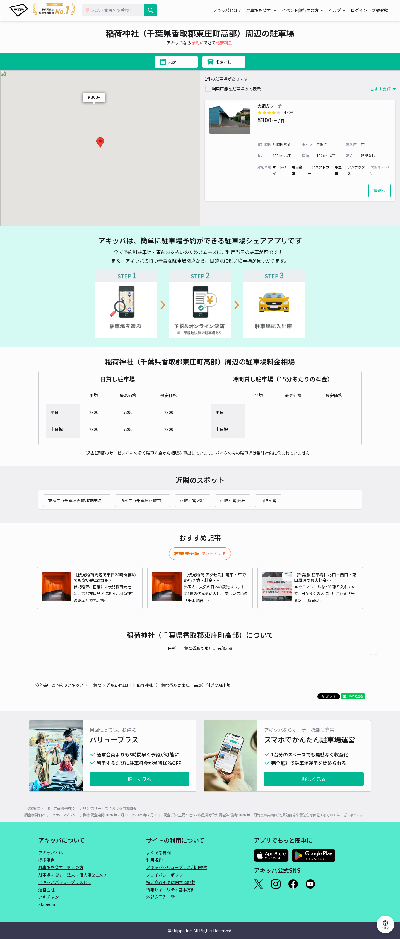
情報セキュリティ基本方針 (170, 889)
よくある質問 (158, 853)
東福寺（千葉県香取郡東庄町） (76, 500)
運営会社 (46, 889)
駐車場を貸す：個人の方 (60, 867)
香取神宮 (268, 500)
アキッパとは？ (227, 10)
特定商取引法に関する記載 (170, 882)
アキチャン (48, 897)
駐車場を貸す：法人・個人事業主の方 (73, 875)
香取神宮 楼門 (192, 500)
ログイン (359, 10)
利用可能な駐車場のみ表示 (236, 89)
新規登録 (380, 10)
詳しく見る (139, 779)
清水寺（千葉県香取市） (142, 500)
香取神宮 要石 (232, 500)
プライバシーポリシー (166, 875)
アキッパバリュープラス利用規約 (176, 867)
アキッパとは (50, 853)
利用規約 (154, 860)
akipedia (46, 904)
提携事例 (46, 860)
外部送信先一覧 (160, 897)
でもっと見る (213, 553)
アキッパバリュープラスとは (64, 882)
